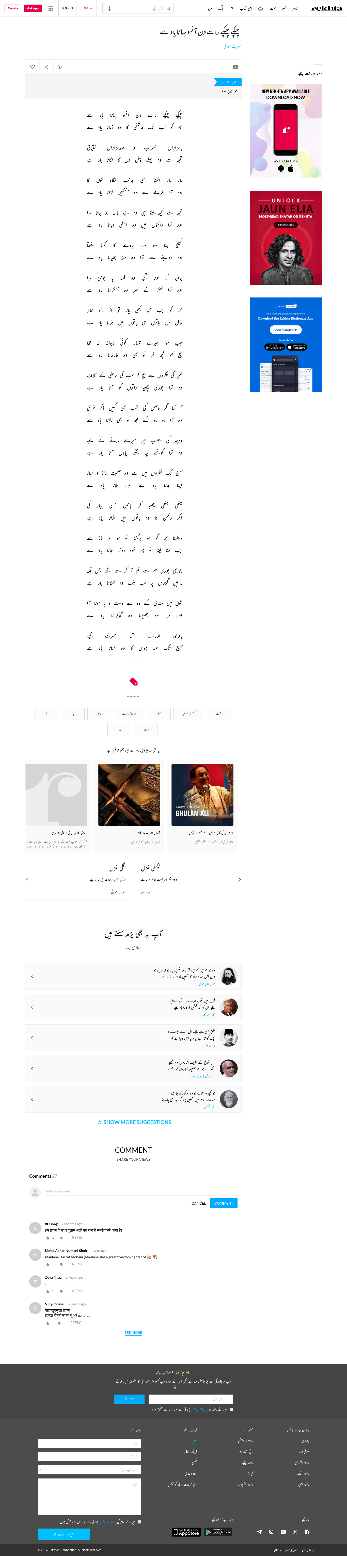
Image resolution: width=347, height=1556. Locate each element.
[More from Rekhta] (50, 8)
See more (133, 1333)
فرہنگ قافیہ (190, 1452)
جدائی (119, 729)
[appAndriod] (217, 1532)
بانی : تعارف (246, 1452)
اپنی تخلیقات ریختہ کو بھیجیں (182, 1485)
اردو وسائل (190, 1474)
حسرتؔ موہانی (233, 46)
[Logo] (327, 9)
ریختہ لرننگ (302, 1474)
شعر (284, 8)
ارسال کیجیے (59, 1534)
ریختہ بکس (303, 1485)
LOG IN (67, 8)
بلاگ (221, 8)
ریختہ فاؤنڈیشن (245, 1441)
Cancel (199, 1203)
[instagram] (271, 1532)
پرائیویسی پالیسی (199, 1409)
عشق (159, 713)
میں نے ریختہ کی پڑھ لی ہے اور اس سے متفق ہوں (189, 1409)
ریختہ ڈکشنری (302, 1463)
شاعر (295, 8)
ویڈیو (260, 8)
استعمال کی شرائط (291, 1550)
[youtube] (283, 1532)
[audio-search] (109, 8)
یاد (73, 713)
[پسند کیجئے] (32, 67)
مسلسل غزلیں (189, 713)
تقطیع (194, 1463)
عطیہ (194, 1441)
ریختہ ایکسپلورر (245, 1485)
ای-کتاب (246, 8)
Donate (13, 8)
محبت (218, 713)
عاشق (99, 713)
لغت (273, 8)
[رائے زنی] (60, 67)
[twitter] (295, 1532)
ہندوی (305, 1441)
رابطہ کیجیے (247, 1463)
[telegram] (259, 1532)
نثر (231, 8)
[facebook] (307, 1532)
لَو (46, 713)
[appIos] (186, 1532)
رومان (146, 729)
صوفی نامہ (304, 1452)
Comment (223, 1203)
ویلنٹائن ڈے (129, 713)
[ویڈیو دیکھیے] (235, 67)
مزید (209, 8)
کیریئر (250, 1474)
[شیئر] (46, 67)
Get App (33, 8)
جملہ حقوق (277, 1550)
